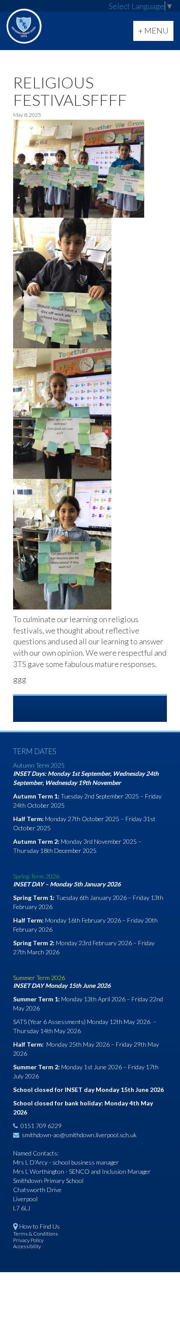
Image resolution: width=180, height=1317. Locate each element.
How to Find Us (39, 1226)
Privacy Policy (28, 1240)
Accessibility (27, 1246)
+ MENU (155, 33)
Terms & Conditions (35, 1233)
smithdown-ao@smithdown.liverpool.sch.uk (79, 1134)
